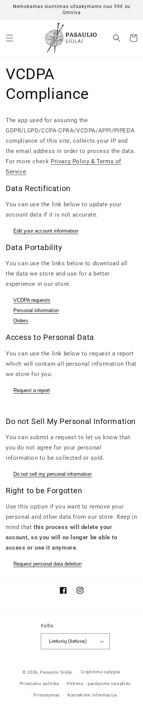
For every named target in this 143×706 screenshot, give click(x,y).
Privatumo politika (39, 683)
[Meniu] (9, 38)
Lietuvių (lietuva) (68, 641)
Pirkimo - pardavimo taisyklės (99, 683)
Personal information (36, 310)
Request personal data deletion (47, 564)
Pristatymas (47, 695)
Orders (20, 321)
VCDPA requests (31, 300)
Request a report (31, 390)
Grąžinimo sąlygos (101, 671)
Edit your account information (45, 231)
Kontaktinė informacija (92, 695)
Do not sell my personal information (52, 474)
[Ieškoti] (116, 38)
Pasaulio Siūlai (56, 672)
